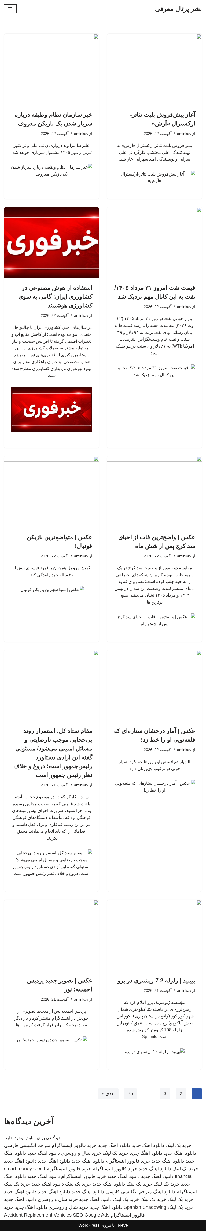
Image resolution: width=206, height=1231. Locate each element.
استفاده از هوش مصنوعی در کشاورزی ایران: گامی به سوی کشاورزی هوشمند (55, 296)
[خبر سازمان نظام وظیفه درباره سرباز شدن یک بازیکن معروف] (51, 69)
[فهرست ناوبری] (10, 8)
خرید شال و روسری (81, 1153)
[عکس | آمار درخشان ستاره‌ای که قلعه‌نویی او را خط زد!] (154, 685)
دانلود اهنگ (164, 1191)
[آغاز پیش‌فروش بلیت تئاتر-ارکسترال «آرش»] (154, 69)
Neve (123, 1225)
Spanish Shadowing (145, 1207)
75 (130, 1093)
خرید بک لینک (178, 1145)
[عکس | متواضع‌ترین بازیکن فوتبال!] (51, 491)
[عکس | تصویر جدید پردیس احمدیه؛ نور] (51, 935)
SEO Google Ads (91, 1215)
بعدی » (108, 1093)
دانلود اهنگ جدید (148, 1145)
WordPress (89, 1225)
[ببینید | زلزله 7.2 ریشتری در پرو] (154, 935)
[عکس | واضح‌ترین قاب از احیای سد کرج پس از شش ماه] (154, 491)
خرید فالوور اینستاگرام (74, 1145)
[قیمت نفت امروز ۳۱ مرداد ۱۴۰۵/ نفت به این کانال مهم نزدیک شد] (154, 242)
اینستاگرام (186, 1191)
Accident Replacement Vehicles (38, 1215)
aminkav (184, 133)
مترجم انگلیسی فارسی (27, 1145)
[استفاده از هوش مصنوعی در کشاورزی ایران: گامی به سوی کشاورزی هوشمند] (51, 242)
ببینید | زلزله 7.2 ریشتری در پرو (156, 980)
